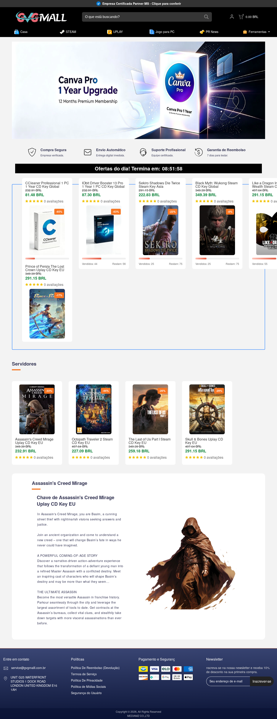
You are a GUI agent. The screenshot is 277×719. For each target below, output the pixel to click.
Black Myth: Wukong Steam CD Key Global (216, 184)
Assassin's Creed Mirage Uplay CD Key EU (34, 441)
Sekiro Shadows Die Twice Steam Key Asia (159, 184)
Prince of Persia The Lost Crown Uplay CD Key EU (44, 268)
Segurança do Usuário (86, 693)
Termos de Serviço (84, 674)
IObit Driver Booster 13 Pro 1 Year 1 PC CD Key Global (103, 184)
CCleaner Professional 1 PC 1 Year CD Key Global (47, 184)
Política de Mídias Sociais (88, 686)
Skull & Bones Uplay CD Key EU (204, 441)
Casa (23, 31)
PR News (212, 31)
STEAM (71, 31)
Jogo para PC (165, 31)
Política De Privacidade (87, 680)
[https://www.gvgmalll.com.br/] (41, 17)
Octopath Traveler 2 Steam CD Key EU (92, 441)
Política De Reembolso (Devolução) (95, 668)
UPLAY (118, 31)
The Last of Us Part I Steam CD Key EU (150, 441)
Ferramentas (257, 31)
